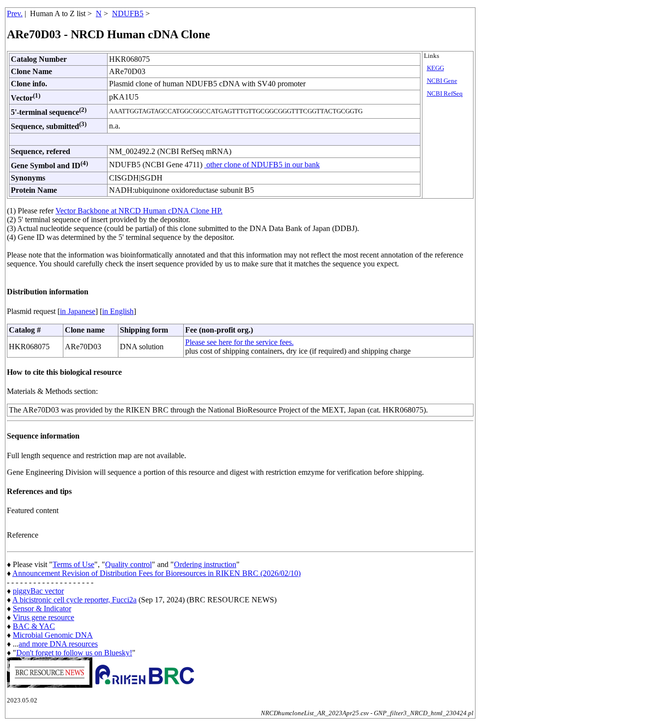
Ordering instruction (205, 564)
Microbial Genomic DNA (53, 635)
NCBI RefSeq (445, 93)
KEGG (435, 68)
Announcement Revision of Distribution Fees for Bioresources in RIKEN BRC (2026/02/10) (156, 573)
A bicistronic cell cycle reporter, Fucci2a (74, 600)
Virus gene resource (43, 617)
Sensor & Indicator (42, 608)
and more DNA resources (58, 644)
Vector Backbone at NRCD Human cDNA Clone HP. (139, 211)
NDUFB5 (127, 13)
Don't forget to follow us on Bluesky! (74, 652)
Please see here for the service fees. (239, 342)
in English (118, 311)
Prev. (15, 13)
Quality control (128, 564)
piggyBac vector (38, 591)
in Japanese (77, 311)
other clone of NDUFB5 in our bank (262, 164)
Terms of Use (73, 564)
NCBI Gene (442, 81)
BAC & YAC (34, 626)
